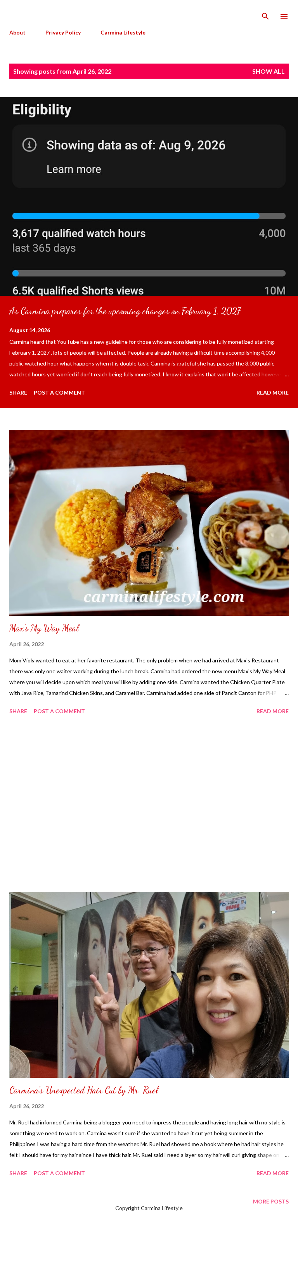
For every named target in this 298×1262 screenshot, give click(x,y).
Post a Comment (59, 392)
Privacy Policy (63, 32)
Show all (268, 71)
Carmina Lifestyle (123, 32)
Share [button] (18, 392)
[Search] (265, 14)
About (17, 32)
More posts (271, 1201)
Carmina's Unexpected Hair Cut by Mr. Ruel (83, 1090)
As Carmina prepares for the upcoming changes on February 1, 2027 (125, 311)
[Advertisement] (149, 804)
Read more (272, 392)
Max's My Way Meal (43, 628)
